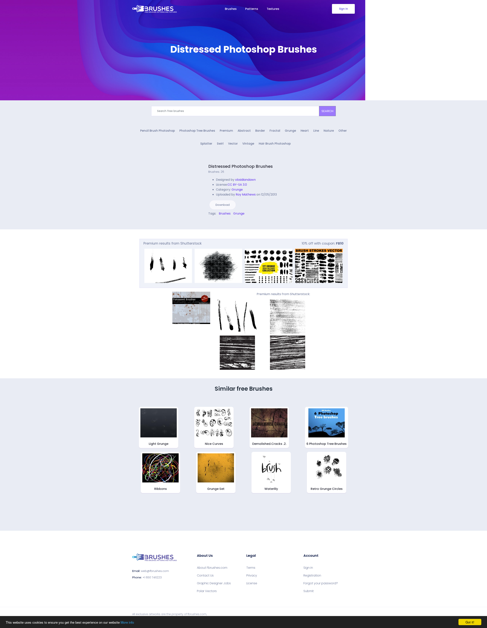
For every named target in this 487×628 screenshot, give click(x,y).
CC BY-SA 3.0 (237, 184)
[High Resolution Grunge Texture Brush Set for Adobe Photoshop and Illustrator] (168, 266)
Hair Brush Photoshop (275, 144)
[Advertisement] (243, 66)
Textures (273, 9)
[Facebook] (209, 221)
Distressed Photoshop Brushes (240, 166)
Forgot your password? (320, 583)
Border (260, 131)
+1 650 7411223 (152, 577)
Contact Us (205, 575)
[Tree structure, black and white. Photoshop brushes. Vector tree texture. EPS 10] (287, 316)
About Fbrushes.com (212, 568)
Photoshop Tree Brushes (197, 131)
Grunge (290, 131)
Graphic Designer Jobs (214, 583)
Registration (312, 575)
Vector (233, 144)
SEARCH (327, 111)
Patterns (251, 9)
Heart (305, 131)
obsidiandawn (245, 179)
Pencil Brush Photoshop (157, 131)
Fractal (275, 131)
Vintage (248, 144)
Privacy (251, 575)
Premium (226, 131)
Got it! (470, 622)
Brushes (231, 9)
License (251, 583)
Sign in (308, 568)
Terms (250, 568)
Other (342, 131)
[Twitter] (212, 221)
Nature (329, 131)
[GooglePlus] (217, 221)
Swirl (220, 144)
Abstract (244, 131)
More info (127, 622)
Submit (308, 591)
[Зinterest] (215, 221)
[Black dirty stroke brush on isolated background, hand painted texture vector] (218, 266)
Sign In (343, 9)
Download (223, 205)
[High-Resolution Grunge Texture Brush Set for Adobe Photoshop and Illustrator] (237, 316)
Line (316, 131)
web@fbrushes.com (155, 571)
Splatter (206, 144)
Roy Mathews (246, 194)
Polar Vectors (207, 591)
